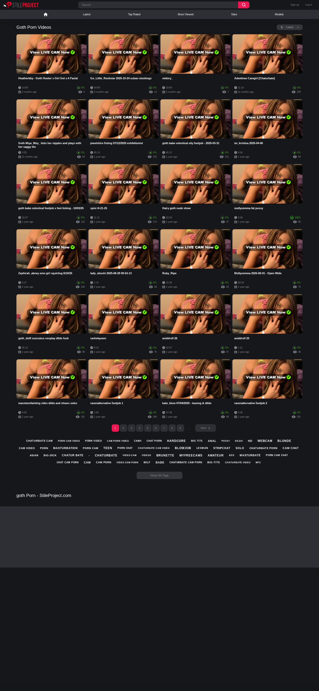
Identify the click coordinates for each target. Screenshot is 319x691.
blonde (284, 440)
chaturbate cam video (154, 448)
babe (160, 462)
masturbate (250, 455)
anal (212, 440)
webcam (265, 440)
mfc (258, 462)
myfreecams (191, 455)
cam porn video (118, 441)
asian (34, 455)
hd (250, 440)
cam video (27, 448)
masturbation (65, 448)
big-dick (50, 455)
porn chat (125, 448)
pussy (226, 441)
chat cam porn (68, 462)
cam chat (291, 448)
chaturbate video (237, 462)
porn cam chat (277, 455)
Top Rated (134, 14)
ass (231, 455)
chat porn (154, 440)
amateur (216, 455)
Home (45, 14)
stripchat (221, 448)
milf (147, 462)
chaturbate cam (39, 440)
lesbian (202, 448)
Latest (86, 14)
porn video (93, 440)
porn (44, 448)
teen (107, 448)
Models (279, 14)
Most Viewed (185, 14)
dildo (239, 441)
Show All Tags (159, 475)
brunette (165, 455)
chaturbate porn (263, 448)
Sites (234, 14)
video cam (130, 455)
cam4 (137, 440)
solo (240, 448)
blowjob (183, 448)
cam (87, 462)
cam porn (103, 462)
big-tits (213, 462)
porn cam (90, 448)
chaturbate (106, 455)
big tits (197, 440)
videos (146, 455)
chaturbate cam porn (185, 462)
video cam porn (127, 462)
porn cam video (69, 441)
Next (203, 427)
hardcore (176, 440)
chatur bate (72, 455)
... (188, 428)
